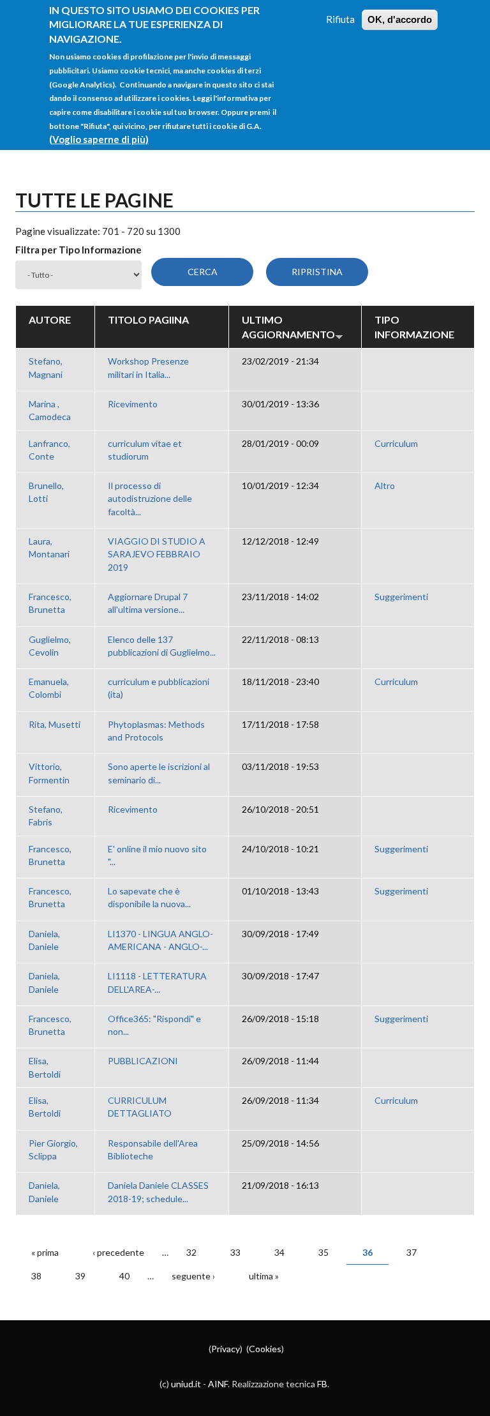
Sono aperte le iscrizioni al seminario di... (159, 773)
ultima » (264, 1275)
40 (124, 1275)
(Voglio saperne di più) (99, 139)
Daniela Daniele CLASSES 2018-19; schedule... (158, 1191)
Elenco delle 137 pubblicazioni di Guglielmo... (162, 646)
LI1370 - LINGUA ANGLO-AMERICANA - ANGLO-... (160, 940)
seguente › (193, 1275)
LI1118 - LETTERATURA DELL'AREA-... (157, 982)
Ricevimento (133, 403)
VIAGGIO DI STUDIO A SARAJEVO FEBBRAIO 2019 (156, 554)
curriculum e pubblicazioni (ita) (158, 688)
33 (235, 1252)
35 (323, 1252)
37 (411, 1252)
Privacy (225, 1348)
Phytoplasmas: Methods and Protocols (156, 730)
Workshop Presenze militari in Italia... (148, 367)
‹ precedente (118, 1252)
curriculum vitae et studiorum (145, 450)
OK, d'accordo (400, 19)
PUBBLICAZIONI (143, 1060)
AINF (218, 1383)
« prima (45, 1252)
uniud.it (186, 1383)
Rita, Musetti (54, 724)
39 (80, 1275)
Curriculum (396, 443)
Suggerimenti (401, 596)
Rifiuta (340, 19)
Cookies (265, 1348)
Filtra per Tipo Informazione (78, 249)
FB (322, 1383)
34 (279, 1252)
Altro (385, 485)
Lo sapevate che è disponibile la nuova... (149, 897)
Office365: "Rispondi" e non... (154, 1025)
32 (191, 1252)
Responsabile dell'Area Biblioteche (153, 1149)
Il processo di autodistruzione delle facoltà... (150, 498)
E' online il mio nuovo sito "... (157, 855)
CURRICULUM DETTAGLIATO (140, 1106)
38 (36, 1275)
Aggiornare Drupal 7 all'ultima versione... (148, 603)
